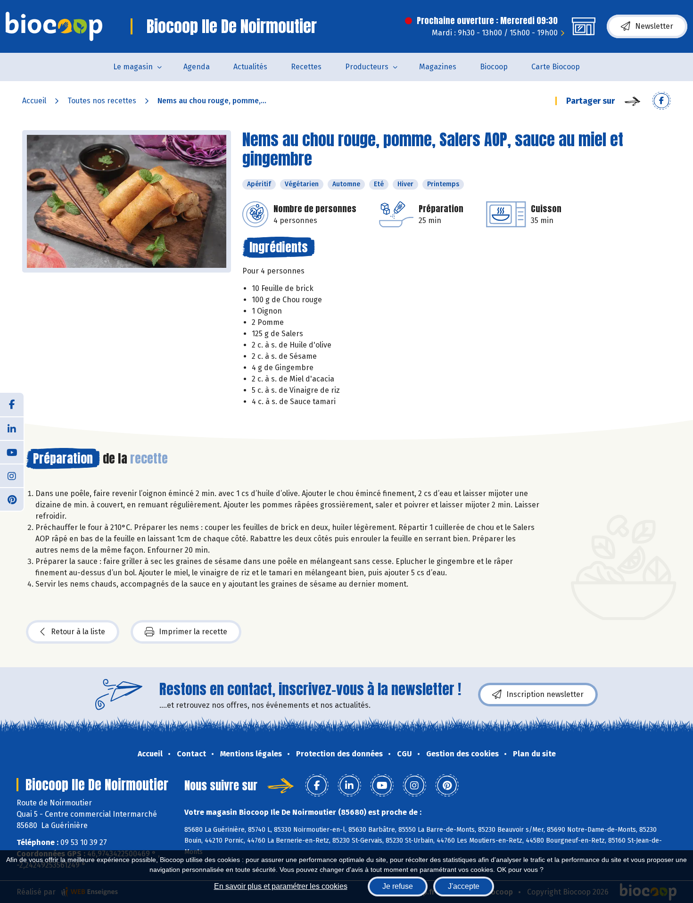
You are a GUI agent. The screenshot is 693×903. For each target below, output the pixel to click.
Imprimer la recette (193, 631)
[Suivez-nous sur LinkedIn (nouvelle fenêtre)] (12, 428)
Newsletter (654, 26)
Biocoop (494, 66)
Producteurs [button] (366, 66)
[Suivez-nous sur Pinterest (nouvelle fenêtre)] (12, 499)
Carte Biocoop (555, 66)
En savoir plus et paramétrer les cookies (280, 886)
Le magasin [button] (133, 66)
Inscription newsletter (545, 694)
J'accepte (463, 886)
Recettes (306, 66)
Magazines (437, 66)
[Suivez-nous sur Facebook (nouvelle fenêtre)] (12, 404)
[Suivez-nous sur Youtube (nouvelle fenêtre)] (12, 452)
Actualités (250, 66)
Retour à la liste (78, 631)
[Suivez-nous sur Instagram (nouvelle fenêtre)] (12, 475)
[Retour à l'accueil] (54, 26)
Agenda (196, 66)
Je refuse (397, 886)
